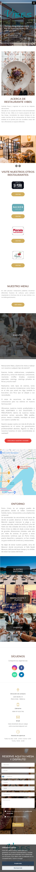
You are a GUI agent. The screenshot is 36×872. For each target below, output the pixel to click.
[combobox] (3, 776)
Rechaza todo (18, 868)
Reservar (18, 824)
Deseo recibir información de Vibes (16, 817)
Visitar (18, 194)
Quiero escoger (17, 858)
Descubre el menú (12, 35)
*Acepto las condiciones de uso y (19, 812)
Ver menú (18, 304)
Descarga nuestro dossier (17, 440)
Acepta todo (18, 863)
